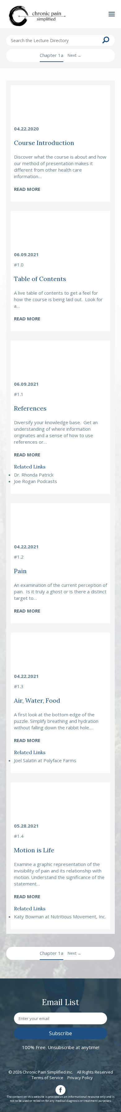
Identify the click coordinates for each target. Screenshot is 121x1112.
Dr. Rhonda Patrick (33, 475)
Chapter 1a (51, 55)
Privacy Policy (80, 1077)
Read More (27, 189)
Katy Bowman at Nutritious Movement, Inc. (60, 916)
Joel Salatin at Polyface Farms (45, 760)
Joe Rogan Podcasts (35, 481)
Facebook (60, 1090)
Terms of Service (47, 1077)
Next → (74, 55)
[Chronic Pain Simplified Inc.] (37, 17)
